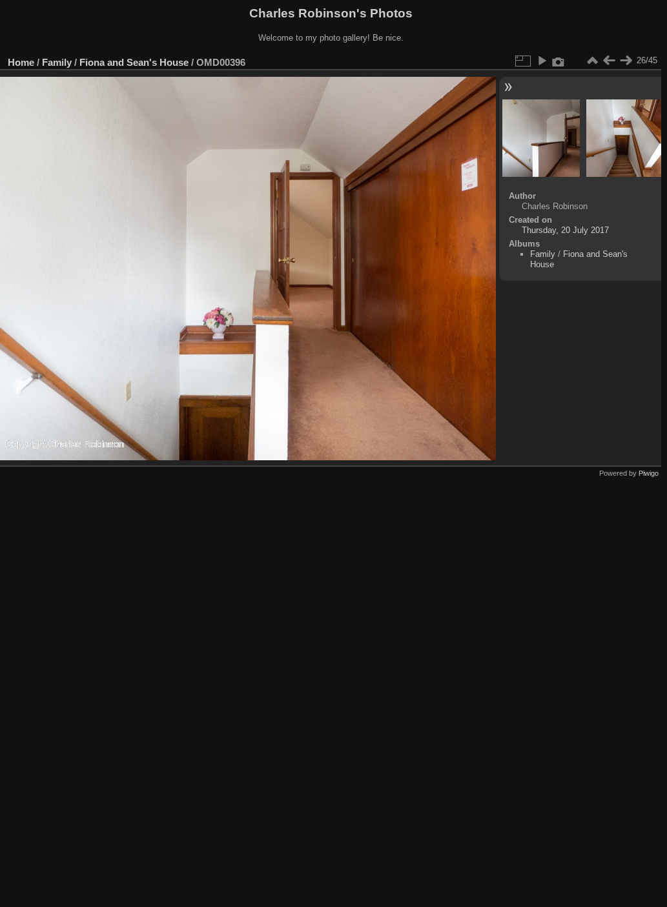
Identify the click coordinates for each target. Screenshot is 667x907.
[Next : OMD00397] (625, 60)
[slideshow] (541, 60)
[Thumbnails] (592, 60)
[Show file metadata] (558, 60)
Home (21, 62)
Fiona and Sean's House (134, 62)
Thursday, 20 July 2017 (565, 230)
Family (57, 62)
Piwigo (649, 473)
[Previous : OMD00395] (608, 60)
